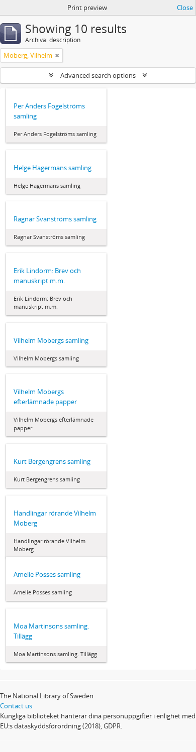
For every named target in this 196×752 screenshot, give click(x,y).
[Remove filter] (57, 55)
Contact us (16, 705)
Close (185, 7)
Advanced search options (98, 75)
